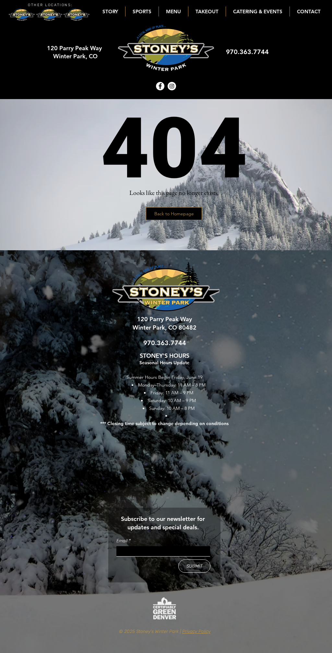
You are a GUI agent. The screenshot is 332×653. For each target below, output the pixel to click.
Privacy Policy (196, 631)
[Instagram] (172, 86)
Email (122, 541)
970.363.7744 (247, 52)
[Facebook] (160, 86)
